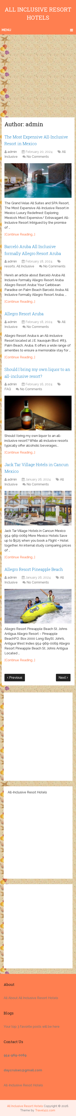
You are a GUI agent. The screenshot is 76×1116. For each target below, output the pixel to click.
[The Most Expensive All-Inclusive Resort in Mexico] (38, 180)
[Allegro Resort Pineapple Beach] (38, 606)
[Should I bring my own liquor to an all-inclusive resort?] (38, 413)
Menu (6, 30)
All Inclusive (25, 266)
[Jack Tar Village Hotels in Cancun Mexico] (38, 508)
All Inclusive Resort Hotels (25, 1106)
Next (63, 678)
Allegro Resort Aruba (24, 313)
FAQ (7, 389)
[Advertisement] (38, 75)
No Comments (38, 157)
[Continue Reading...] (19, 234)
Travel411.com (45, 1110)
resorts (9, 266)
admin (12, 152)
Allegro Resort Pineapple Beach (33, 569)
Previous (15, 678)
